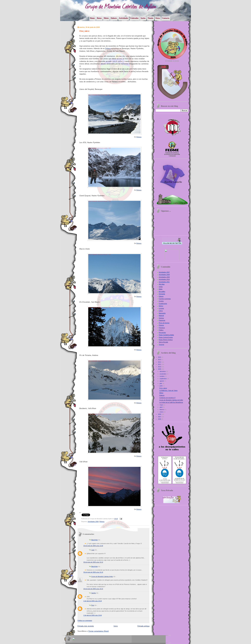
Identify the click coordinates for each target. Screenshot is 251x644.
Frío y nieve (163, 388)
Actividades (123, 18)
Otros (157, 18)
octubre (162, 376)
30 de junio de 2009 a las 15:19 (93, 572)
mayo (162, 405)
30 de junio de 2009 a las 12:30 (93, 545)
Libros (161, 310)
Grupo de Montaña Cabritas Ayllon (102, 576)
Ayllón (161, 286)
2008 (159, 414)
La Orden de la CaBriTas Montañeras (171, 402)
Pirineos (138, 137)
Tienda (150, 18)
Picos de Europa (164, 323)
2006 (159, 419)
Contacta (165, 18)
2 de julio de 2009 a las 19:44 (92, 615)
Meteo (106, 18)
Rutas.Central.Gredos (166, 337)
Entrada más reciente (86, 626)
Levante (161, 308)
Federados (134, 18)
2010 (159, 366)
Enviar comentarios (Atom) (99, 631)
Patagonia (162, 320)
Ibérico (161, 306)
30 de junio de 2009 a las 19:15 (93, 589)
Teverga (161, 344)
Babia (160, 289)
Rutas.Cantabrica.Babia (166, 335)
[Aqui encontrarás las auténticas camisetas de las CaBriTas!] (172, 191)
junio (161, 386)
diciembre (163, 371)
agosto (162, 381)
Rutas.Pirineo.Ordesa (166, 339)
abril (161, 407)
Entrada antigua (143, 626)
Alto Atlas (162, 284)
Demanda (162, 294)
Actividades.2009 (164, 277)
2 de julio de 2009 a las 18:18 (92, 601)
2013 (159, 359)
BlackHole (94, 540)
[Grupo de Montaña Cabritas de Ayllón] (172, 260)
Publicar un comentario (85, 620)
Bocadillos (162, 291)
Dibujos (161, 296)
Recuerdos (162, 332)
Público (161, 330)
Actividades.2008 (93, 521)
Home (92, 18)
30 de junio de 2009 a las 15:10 (93, 562)
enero (162, 412)
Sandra (93, 593)
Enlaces (114, 18)
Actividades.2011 (164, 282)
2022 (159, 357)
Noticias (161, 318)
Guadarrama (163, 303)
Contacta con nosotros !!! (167, 397)
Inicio (116, 626)
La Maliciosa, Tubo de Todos (168, 390)
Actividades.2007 (164, 272)
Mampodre (162, 313)
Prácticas (162, 327)
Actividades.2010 (164, 279)
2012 (159, 362)
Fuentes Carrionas (165, 298)
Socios (143, 18)
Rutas (99, 18)
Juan (92, 550)
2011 (159, 364)
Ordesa (108, 48)
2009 (159, 369)
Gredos (161, 301)
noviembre (163, 374)
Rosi (92, 605)
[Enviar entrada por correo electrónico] (120, 518)
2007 (159, 416)
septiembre (163, 378)
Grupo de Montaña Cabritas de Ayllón (171, 400)
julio (161, 383)
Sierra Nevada (163, 342)
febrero (162, 409)
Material (161, 315)
